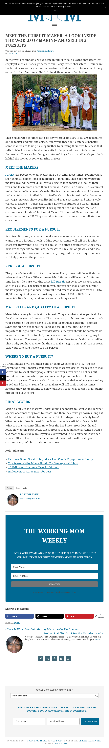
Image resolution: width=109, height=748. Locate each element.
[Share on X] (3, 378)
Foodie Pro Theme (37, 741)
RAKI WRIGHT (29, 494)
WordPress (61, 744)
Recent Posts (21, 488)
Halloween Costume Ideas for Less (29, 471)
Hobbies (17, 623)
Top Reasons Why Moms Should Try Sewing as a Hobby (43, 463)
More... (98, 639)
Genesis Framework (90, 741)
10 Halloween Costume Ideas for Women (33, 467)
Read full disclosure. (45, 51)
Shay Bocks (57, 741)
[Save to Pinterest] (3, 383)
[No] (105, 7)
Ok (54, 10)
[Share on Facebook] (3, 372)
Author (9, 488)
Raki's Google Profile (30, 498)
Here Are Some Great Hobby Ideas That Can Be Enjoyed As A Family (50, 459)
